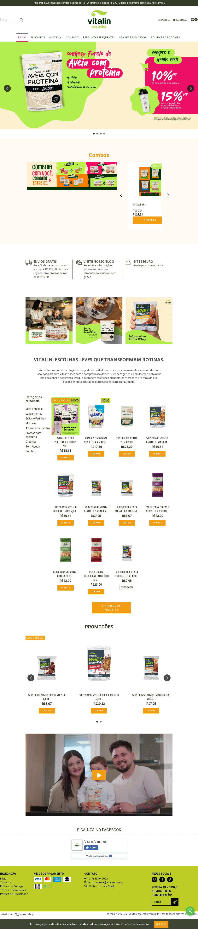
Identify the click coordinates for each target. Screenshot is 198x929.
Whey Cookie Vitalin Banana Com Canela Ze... (127, 509)
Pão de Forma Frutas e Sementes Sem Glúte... (157, 509)
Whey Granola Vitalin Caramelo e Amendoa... (157, 440)
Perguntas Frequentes (99, 37)
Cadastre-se (164, 20)
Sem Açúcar (33, 446)
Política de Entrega (11, 886)
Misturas (31, 423)
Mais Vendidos (34, 408)
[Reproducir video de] (99, 775)
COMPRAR (150, 220)
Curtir (93, 847)
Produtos (38, 37)
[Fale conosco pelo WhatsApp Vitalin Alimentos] (190, 911)
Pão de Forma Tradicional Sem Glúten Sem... (96, 575)
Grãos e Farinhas (36, 418)
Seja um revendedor (133, 37)
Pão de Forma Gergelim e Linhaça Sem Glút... (65, 574)
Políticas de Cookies (165, 37)
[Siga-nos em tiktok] (170, 879)
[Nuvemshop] (18, 915)
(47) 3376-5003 (98, 878)
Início (22, 37)
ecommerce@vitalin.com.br (106, 882)
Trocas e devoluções (13, 890)
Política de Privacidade (14, 894)
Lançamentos (34, 413)
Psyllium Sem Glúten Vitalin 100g (126, 440)
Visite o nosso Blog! (101, 886)
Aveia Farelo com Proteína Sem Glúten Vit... (65, 441)
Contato (72, 37)
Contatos (6, 882)
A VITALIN (55, 37)
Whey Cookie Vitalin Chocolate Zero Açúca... (47, 697)
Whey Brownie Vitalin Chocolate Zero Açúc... (127, 574)
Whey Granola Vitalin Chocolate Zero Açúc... (65, 509)
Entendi (161, 924)
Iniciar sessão (180, 20)
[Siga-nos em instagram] (154, 879)
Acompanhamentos (38, 428)
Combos (31, 451)
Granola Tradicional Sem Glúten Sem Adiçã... (96, 440)
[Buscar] (21, 19)
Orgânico (31, 441)
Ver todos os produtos (111, 607)
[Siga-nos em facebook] (162, 879)
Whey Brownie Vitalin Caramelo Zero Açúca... (96, 509)
